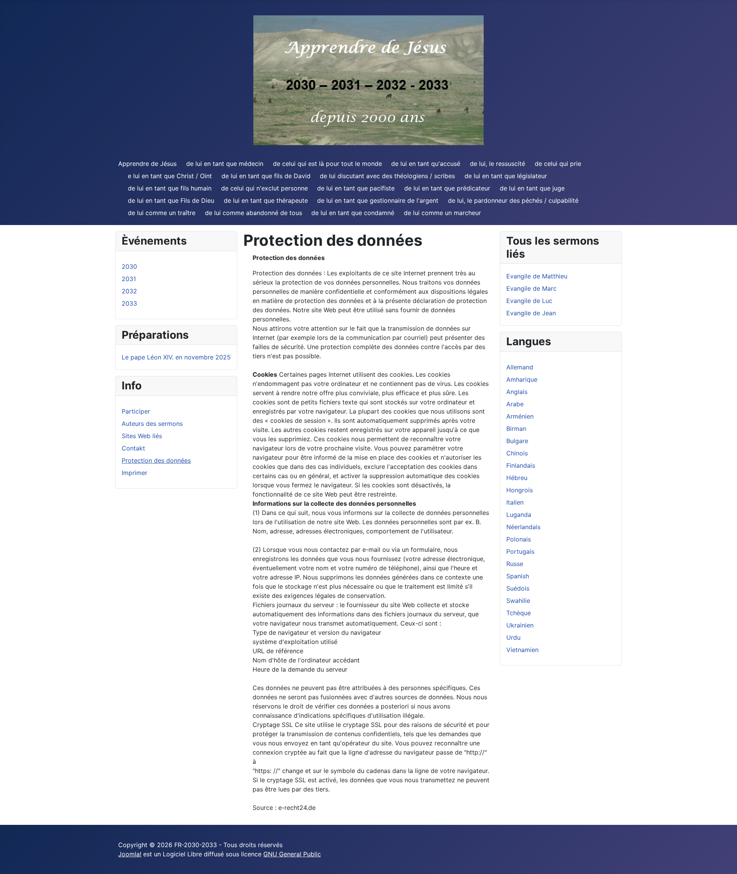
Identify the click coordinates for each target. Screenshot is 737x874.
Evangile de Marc (531, 288)
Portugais (520, 551)
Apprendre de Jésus (147, 163)
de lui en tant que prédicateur (447, 188)
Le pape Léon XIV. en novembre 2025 (176, 357)
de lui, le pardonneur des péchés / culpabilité (513, 200)
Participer (136, 411)
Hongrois (519, 490)
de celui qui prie (558, 163)
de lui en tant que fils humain (170, 188)
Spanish (517, 576)
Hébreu (516, 478)
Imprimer (134, 473)
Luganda (518, 514)
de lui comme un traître (161, 213)
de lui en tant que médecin (224, 163)
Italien (515, 502)
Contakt (133, 448)
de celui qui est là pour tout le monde (327, 163)
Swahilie (518, 600)
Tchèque (518, 613)
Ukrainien (520, 625)
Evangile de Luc (529, 301)
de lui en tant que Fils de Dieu (171, 200)
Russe (514, 564)
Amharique (521, 379)
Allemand (519, 367)
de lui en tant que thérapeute (266, 200)
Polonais (518, 539)
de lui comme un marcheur (442, 213)
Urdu (513, 637)
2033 (129, 303)
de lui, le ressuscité (497, 163)
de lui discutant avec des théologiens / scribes (387, 176)
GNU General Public (292, 854)
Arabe (515, 404)
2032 (129, 291)
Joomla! (129, 854)
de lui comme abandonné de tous (253, 213)
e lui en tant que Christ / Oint (170, 176)
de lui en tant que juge (532, 188)
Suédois (517, 588)
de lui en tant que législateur (505, 176)
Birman (516, 428)
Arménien (520, 416)
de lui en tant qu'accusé (425, 163)
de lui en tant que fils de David (266, 176)
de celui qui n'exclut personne (264, 188)
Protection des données (156, 460)
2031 (129, 279)
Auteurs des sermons (152, 423)
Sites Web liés (142, 436)
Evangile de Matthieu (536, 276)
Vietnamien (522, 650)
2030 (129, 266)
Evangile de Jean (531, 313)
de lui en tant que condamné (352, 213)
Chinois (517, 453)
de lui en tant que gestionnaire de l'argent (377, 200)
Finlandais (520, 465)
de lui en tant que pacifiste (356, 188)
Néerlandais (523, 527)
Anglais (516, 392)
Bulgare (517, 441)
